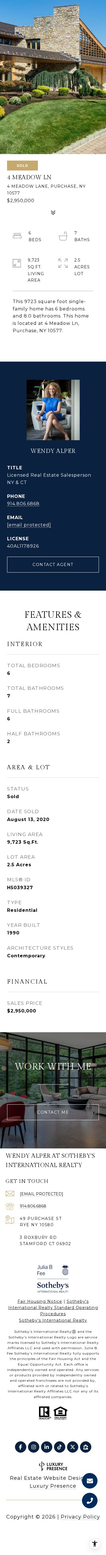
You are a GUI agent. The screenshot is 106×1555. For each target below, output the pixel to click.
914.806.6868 (23, 503)
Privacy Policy (80, 1517)
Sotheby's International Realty (53, 1320)
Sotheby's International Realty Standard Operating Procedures (53, 1308)
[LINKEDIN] (46, 1447)
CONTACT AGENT (53, 564)
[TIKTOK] (59, 1447)
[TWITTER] (72, 1447)
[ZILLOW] (85, 1447)
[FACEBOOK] (20, 1447)
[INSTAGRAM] (33, 1447)
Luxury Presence (53, 1486)
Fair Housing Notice (40, 1301)
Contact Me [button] (53, 1112)
